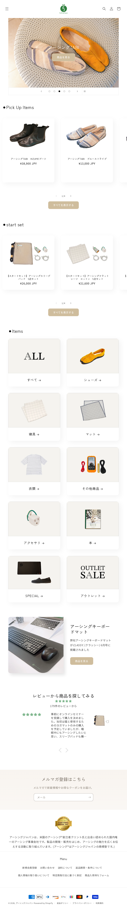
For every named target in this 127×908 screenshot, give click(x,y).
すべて (32, 380)
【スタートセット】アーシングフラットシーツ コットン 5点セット (87, 277)
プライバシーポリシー (82, 903)
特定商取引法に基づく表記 (67, 875)
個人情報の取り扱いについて (33, 875)
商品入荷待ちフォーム (97, 875)
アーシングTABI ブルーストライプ (87, 158)
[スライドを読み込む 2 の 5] (54, 91)
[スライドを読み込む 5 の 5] (69, 91)
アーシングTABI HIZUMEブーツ (28, 158)
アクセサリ (32, 543)
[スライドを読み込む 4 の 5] (64, 91)
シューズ (91, 380)
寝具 (32, 434)
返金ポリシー (62, 903)
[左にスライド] (56, 196)
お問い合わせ (47, 867)
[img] (63, 701)
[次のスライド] (77, 91)
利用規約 (100, 903)
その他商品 (90, 488)
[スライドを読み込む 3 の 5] (59, 91)
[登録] (89, 797)
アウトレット (91, 596)
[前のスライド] (41, 91)
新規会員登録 (29, 867)
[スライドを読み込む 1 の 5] (49, 91)
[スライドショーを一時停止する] (85, 91)
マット (91, 434)
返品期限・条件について (89, 867)
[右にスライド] (70, 196)
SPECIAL (32, 596)
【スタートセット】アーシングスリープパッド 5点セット (28, 277)
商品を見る (63, 57)
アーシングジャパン (24, 903)
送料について (65, 867)
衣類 (32, 488)
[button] (7, 8)
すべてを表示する (63, 205)
